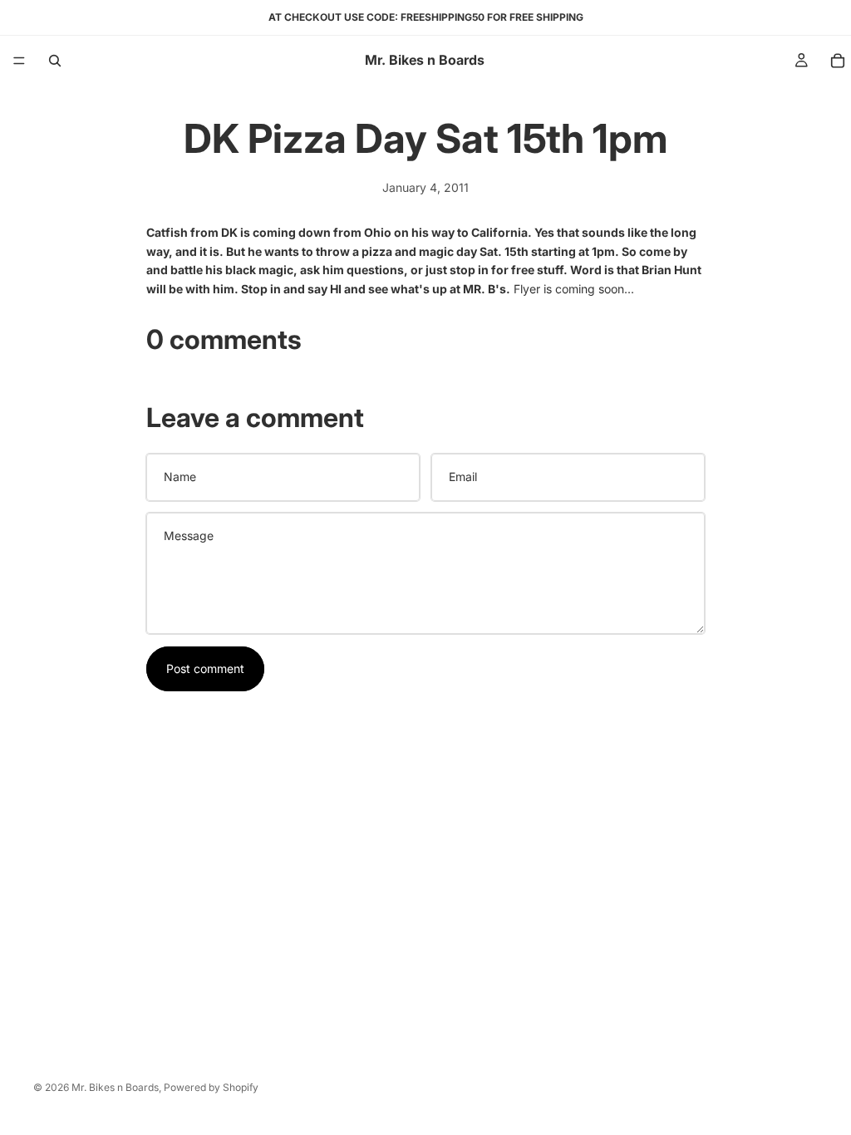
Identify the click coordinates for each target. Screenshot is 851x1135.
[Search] (55, 60)
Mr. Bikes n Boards (115, 1087)
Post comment (205, 668)
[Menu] (19, 61)
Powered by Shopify (211, 1087)
